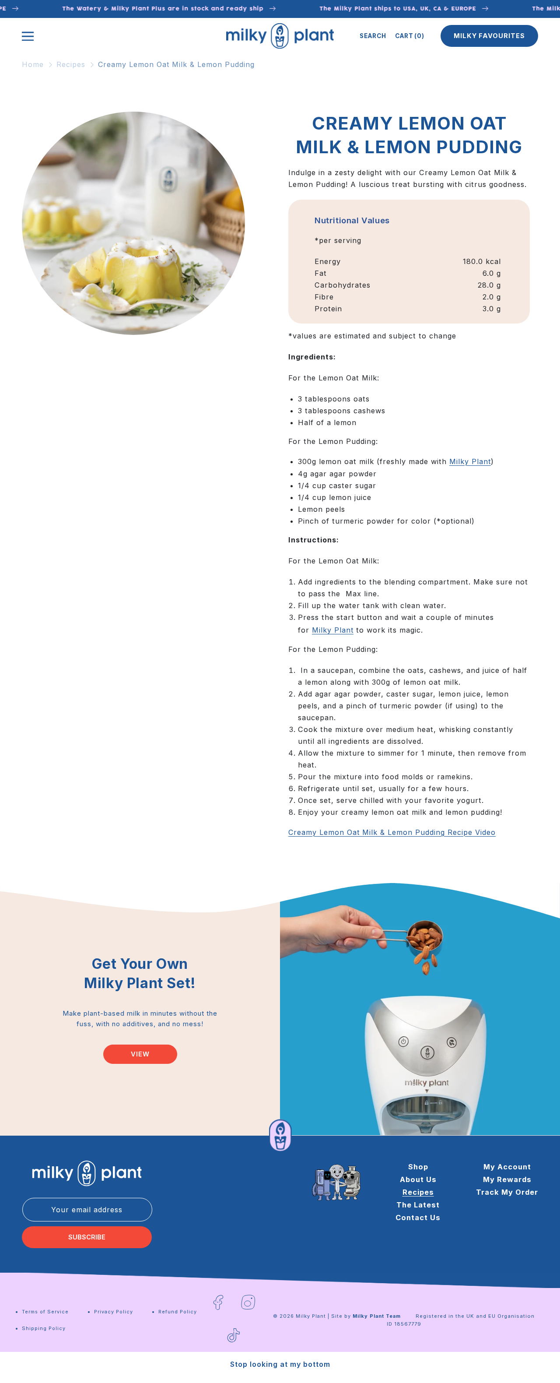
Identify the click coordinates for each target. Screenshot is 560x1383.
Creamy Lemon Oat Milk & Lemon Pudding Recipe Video (392, 832)
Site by (366, 1316)
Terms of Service (45, 1312)
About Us (418, 1179)
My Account (507, 1166)
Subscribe (86, 1237)
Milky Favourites (489, 36)
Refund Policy (177, 1312)
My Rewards (507, 1179)
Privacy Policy (113, 1312)
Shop (418, 1166)
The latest (418, 1204)
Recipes (70, 64)
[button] (373, 36)
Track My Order (507, 1191)
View (140, 1054)
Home (33, 64)
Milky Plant (470, 461)
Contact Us (418, 1217)
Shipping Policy (44, 1328)
